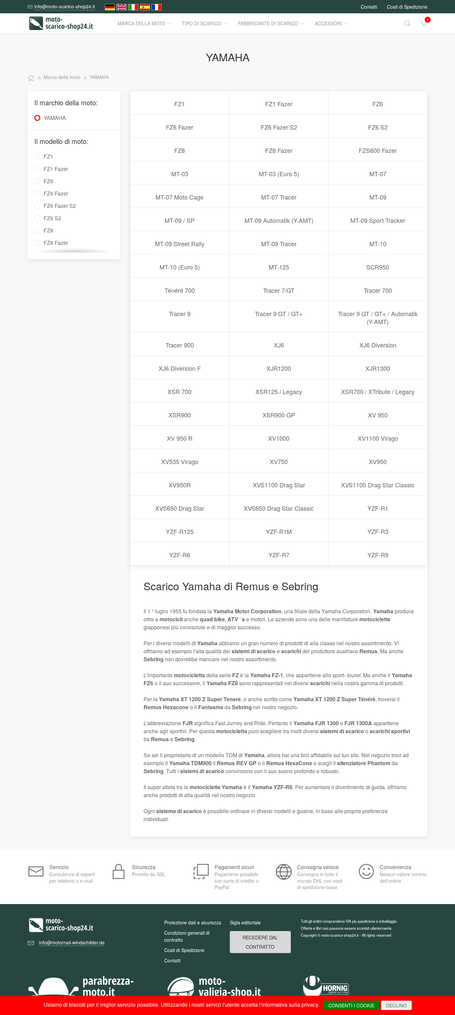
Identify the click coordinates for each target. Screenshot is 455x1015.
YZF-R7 (278, 554)
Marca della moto (141, 23)
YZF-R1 (377, 508)
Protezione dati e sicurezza (192, 922)
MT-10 (377, 243)
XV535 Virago (179, 461)
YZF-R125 (180, 531)
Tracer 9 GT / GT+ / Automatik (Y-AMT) (378, 317)
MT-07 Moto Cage (180, 197)
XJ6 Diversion (377, 344)
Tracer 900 (180, 344)
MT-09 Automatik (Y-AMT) (278, 220)
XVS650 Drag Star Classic (279, 508)
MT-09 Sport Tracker (377, 220)
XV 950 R (180, 438)
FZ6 (377, 103)
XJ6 (279, 344)
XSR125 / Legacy (278, 391)
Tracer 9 (180, 313)
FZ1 (179, 103)
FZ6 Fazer (179, 127)
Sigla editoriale (245, 922)
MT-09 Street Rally (180, 243)
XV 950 (378, 414)
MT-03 (179, 173)
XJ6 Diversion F (180, 368)
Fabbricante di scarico (268, 23)
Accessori (328, 23)
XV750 (279, 461)
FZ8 (179, 150)
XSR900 (180, 414)
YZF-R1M (279, 531)
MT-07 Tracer (278, 197)
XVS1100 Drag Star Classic (377, 484)
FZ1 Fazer (278, 103)
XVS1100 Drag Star (279, 484)
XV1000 (278, 438)
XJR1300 (377, 368)
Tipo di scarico (201, 23)
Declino (396, 1005)
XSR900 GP (278, 414)
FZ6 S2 (378, 127)
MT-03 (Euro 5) (279, 173)
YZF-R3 (377, 531)
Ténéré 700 (180, 290)
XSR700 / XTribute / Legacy (378, 391)
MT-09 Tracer (278, 243)
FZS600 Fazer (378, 150)
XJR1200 (278, 368)
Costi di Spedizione (407, 6)
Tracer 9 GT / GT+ (279, 313)
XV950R (180, 484)
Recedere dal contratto (260, 942)
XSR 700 (180, 391)
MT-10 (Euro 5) (180, 266)
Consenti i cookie (351, 1005)
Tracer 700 (378, 290)
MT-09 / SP (180, 220)
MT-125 (279, 266)
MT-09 (377, 197)
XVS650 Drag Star (179, 508)
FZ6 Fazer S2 (279, 127)
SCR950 (377, 266)
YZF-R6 (179, 554)
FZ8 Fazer (278, 150)
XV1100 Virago (378, 438)
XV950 (378, 461)
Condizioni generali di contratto (187, 936)
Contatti (369, 6)
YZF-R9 (377, 554)
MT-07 (377, 173)
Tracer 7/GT (278, 290)
